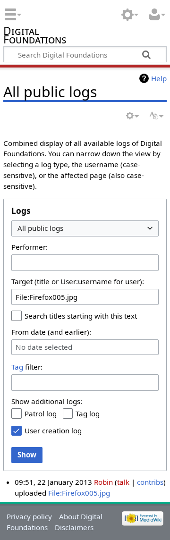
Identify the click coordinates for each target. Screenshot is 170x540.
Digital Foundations (34, 36)
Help (159, 78)
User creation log (53, 430)
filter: (26, 366)
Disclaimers (74, 527)
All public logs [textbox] (40, 228)
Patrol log (41, 413)
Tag (17, 366)
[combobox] (85, 228)
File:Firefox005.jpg (79, 493)
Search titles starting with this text (81, 316)
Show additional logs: (46, 401)
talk (123, 482)
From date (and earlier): (51, 332)
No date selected (44, 347)
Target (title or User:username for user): (77, 281)
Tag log (88, 413)
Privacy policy (29, 516)
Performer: (29, 247)
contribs (150, 482)
